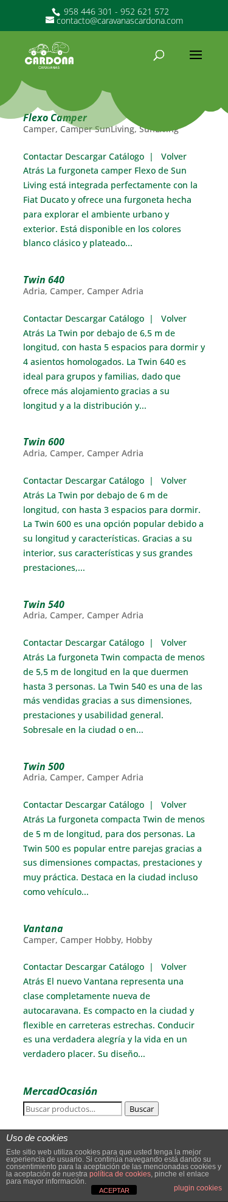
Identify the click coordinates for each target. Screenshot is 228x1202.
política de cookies (120, 1174)
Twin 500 (43, 766)
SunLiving (159, 129)
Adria (34, 291)
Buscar (142, 1108)
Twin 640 (43, 279)
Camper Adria (115, 291)
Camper (39, 129)
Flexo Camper (55, 117)
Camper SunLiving (97, 129)
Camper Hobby (90, 940)
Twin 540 (43, 604)
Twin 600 (43, 441)
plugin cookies (198, 1188)
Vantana (43, 928)
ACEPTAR (114, 1190)
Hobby (139, 940)
